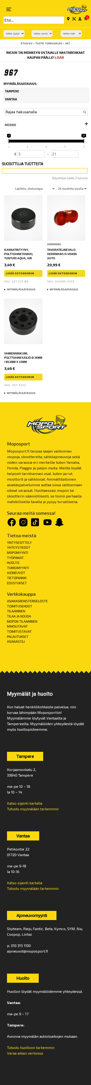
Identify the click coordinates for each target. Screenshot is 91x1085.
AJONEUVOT (16, 573)
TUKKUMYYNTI (18, 568)
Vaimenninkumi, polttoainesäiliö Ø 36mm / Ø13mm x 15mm (23, 358)
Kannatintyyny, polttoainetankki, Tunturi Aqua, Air (18, 254)
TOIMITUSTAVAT (19, 631)
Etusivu (26, 43)
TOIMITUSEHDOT (19, 606)
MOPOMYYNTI (17, 553)
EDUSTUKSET (17, 583)
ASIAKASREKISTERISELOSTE (27, 601)
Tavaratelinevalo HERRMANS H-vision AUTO (62, 254)
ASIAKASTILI (16, 641)
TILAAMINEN (16, 611)
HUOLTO (13, 563)
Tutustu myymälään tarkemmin (33, 809)
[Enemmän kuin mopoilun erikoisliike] (74, 9)
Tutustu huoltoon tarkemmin (30, 1047)
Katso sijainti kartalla (24, 803)
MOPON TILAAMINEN (22, 621)
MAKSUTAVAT (17, 626)
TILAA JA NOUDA (19, 616)
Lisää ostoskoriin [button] (20, 273)
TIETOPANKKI (16, 578)
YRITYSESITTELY (19, 542)
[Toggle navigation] (9, 9)
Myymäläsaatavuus (21, 289)
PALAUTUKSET (17, 637)
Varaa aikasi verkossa (25, 1053)
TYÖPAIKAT (15, 558)
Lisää (59, 57)
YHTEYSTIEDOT (18, 547)
